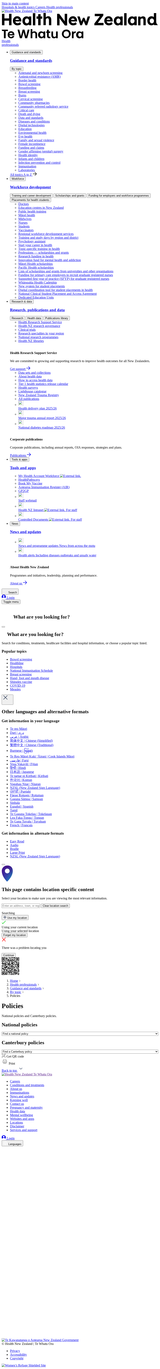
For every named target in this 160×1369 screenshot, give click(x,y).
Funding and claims (31, 147)
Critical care (26, 110)
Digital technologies (31, 125)
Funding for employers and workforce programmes (119, 195)
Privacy (15, 1351)
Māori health (26, 215)
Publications (18, 455)
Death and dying (29, 114)
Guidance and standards (26, 52)
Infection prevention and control (39, 162)
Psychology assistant (31, 241)
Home (14, 981)
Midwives (24, 219)
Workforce (18, 178)
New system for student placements (41, 286)
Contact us (17, 1104)
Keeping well (19, 1100)
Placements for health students (30, 200)
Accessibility (18, 1354)
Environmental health (32, 132)
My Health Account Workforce (39, 476)
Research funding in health (36, 256)
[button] (8, 1063)
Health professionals (59, 7)
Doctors (23, 204)
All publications (28, 399)
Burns (22, 95)
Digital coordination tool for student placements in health (55, 290)
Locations (16, 1122)
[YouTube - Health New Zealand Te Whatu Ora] (4, 1324)
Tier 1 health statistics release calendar (43, 384)
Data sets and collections (34, 372)
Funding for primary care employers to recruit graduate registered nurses (65, 275)
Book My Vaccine (30, 483)
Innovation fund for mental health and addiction (49, 260)
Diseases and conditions (34, 121)
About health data (30, 376)
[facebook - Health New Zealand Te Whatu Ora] (4, 1150)
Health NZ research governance (39, 326)
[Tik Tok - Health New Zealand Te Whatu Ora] (4, 1330)
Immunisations (19, 1092)
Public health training (32, 211)
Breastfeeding (27, 88)
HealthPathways (29, 479)
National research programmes (38, 337)
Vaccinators (26, 230)
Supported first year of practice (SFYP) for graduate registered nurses (63, 278)
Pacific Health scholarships (36, 267)
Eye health (25, 136)
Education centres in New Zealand (41, 207)
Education (25, 129)
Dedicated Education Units (36, 297)
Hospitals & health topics (18, 7)
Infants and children (31, 159)
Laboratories (26, 170)
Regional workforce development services (46, 234)
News (15, 523)
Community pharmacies (34, 103)
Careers (40, 7)
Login (10, 597)
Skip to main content (15, 3)
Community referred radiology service (43, 106)
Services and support (23, 1130)
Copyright (16, 1358)
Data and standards (30, 117)
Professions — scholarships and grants (43, 252)
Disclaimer (17, 1126)
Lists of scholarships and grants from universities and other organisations (65, 271)
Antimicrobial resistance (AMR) (39, 76)
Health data (34, 318)
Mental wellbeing (21, 1115)
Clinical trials (27, 329)
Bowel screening (29, 84)
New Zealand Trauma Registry (38, 395)
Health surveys (28, 387)
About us (16, 583)
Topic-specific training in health (39, 249)
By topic (17, 68)
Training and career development (31, 195)
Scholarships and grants (69, 195)
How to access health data (35, 380)
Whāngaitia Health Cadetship (37, 282)
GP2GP (23, 491)
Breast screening (29, 91)
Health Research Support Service (40, 322)
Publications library (56, 318)
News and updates (22, 1096)
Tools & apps (20, 459)
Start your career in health (35, 245)
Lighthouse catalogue (32, 391)
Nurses (23, 222)
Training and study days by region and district (48, 237)
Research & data (22, 301)
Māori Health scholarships (35, 264)
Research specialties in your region (41, 333)
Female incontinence (31, 144)
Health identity (28, 155)
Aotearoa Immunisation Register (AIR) (44, 487)
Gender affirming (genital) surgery (40, 151)
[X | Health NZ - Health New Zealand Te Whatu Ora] (4, 1336)
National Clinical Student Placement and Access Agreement (57, 293)
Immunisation (27, 166)
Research (17, 318)
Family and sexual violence (36, 140)
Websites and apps (22, 1119)
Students (24, 226)
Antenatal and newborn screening (40, 73)
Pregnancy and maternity (26, 1107)
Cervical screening (30, 99)
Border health (27, 80)
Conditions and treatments (27, 1085)
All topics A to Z (21, 174)
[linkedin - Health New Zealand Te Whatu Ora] (4, 1162)
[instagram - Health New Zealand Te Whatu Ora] (4, 1156)
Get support (18, 369)
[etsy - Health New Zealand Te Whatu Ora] (80, 1319)
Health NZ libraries (31, 341)
